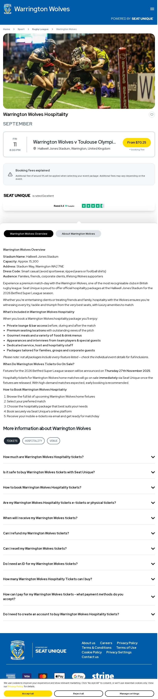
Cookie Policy (92, 652)
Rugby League (40, 29)
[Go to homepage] (19, 650)
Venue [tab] (53, 441)
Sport (21, 29)
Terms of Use (126, 648)
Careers (106, 643)
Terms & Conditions (97, 648)
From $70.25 (136, 142)
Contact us (90, 657)
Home (6, 29)
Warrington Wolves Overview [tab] (28, 233)
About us (88, 643)
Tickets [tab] (12, 441)
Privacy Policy (15, 686)
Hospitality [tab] (33, 441)
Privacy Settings (119, 652)
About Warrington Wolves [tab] (78, 233)
